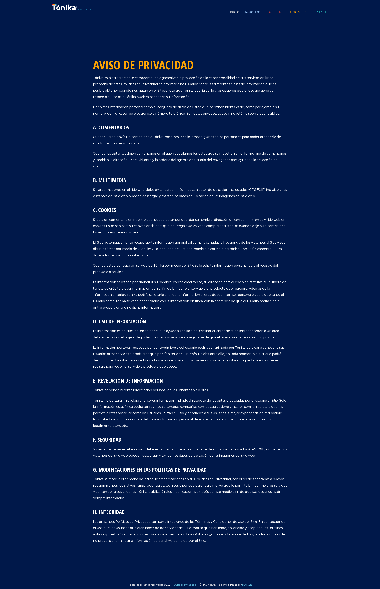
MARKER (247, 584)
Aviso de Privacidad (185, 584)
